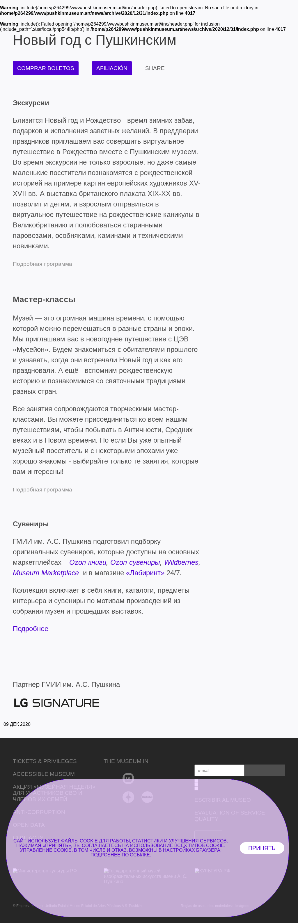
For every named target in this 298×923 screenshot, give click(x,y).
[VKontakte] (128, 778)
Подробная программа (42, 490)
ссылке (140, 854)
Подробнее (30, 628)
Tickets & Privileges (45, 761)
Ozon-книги (87, 562)
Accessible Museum (44, 774)
